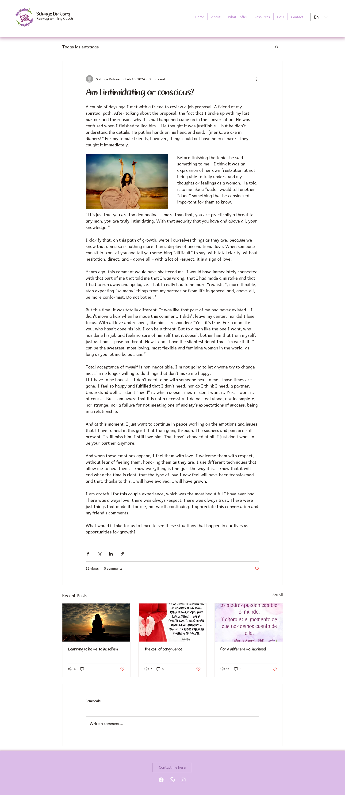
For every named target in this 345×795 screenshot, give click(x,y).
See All (277, 594)
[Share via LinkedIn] (111, 554)
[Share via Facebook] (88, 554)
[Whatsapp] (172, 780)
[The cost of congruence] (173, 622)
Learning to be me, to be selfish (93, 649)
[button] (237, 16)
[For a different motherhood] (249, 622)
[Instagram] (183, 780)
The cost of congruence (163, 649)
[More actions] (256, 79)
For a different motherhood (243, 649)
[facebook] (161, 780)
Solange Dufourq (53, 14)
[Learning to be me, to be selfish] (96, 622)
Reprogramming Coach (54, 18)
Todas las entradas (80, 47)
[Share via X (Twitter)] (99, 554)
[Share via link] (122, 554)
